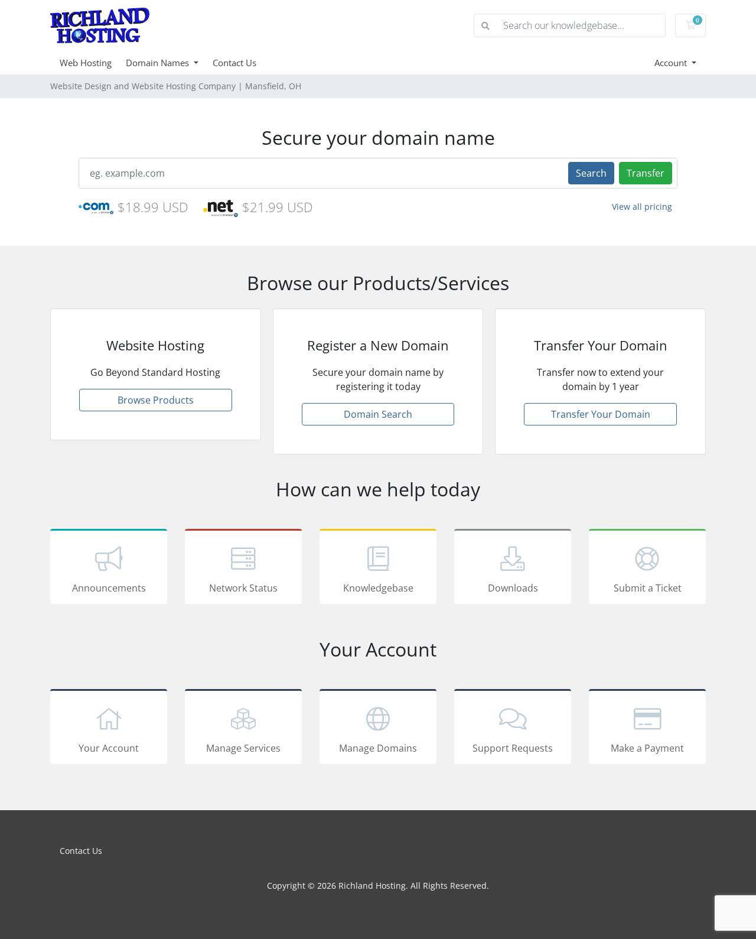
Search (591, 173)
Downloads (513, 587)
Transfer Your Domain (600, 414)
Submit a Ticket (648, 587)
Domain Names (158, 63)
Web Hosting (86, 63)
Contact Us (234, 63)
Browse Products (156, 400)
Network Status (243, 587)
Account (671, 63)
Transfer (645, 173)
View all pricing (642, 206)
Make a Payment (647, 748)
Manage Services (243, 748)
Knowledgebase (378, 587)
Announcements (109, 587)
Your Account (109, 748)
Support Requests (512, 748)
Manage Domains (378, 748)
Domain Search (378, 414)
